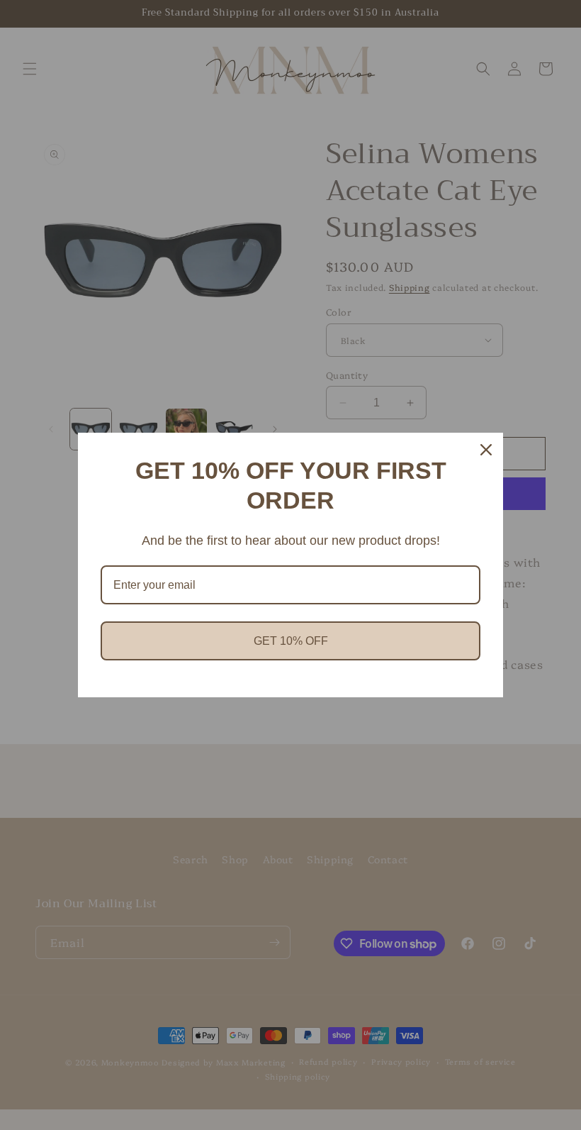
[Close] (486, 450)
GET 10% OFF (291, 641)
